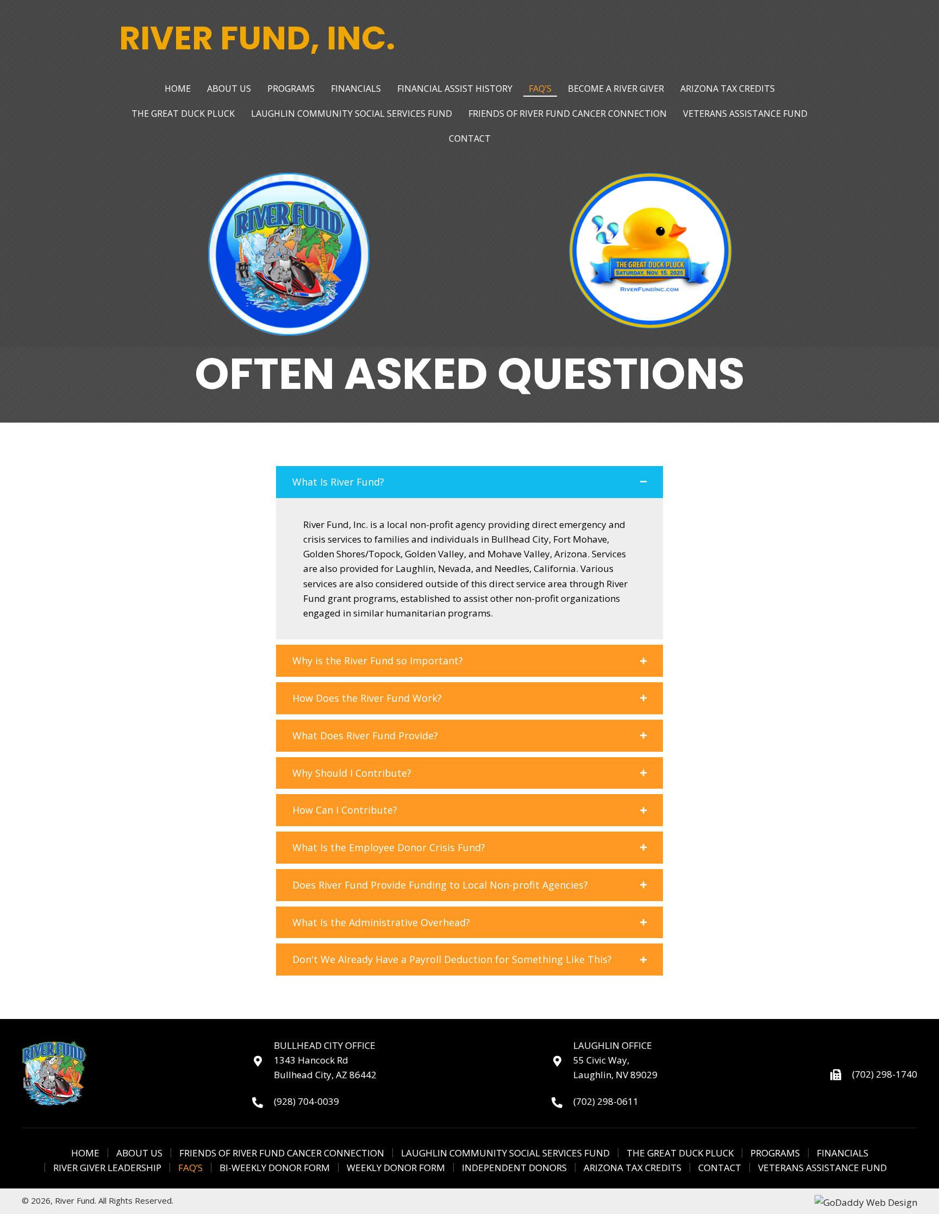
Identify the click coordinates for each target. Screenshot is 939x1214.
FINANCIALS (842, 1153)
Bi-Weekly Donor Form (275, 1167)
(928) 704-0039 (306, 1101)
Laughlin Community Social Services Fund (505, 1153)
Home (85, 1153)
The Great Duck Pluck (680, 1153)
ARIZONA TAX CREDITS (632, 1167)
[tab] (469, 482)
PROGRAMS (775, 1153)
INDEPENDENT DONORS (514, 1167)
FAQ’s (190, 1167)
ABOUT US (139, 1153)
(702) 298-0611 (605, 1101)
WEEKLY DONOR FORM (396, 1167)
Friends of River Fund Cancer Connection (281, 1153)
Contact (719, 1167)
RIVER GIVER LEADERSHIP (107, 1167)
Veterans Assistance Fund (822, 1167)
